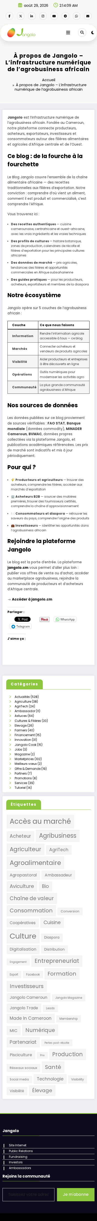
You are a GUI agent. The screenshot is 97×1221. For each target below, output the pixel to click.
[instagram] (43, 16)
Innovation (23, 740)
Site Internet (17, 1145)
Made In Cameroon (30, 1018)
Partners (21, 773)
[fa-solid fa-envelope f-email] (88, 16)
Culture (23, 936)
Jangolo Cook (25, 745)
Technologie (50, 1079)
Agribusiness (57, 835)
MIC (13, 1030)
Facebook (33, 975)
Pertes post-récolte (57, 1043)
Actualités (22, 697)
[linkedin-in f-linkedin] (32, 16)
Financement (25, 735)
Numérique (40, 1030)
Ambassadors (20, 1168)
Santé (53, 1067)
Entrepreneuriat (57, 961)
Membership (68, 1019)
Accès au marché (40, 821)
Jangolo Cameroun (28, 997)
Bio (45, 886)
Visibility (77, 1079)
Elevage (21, 725)
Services (21, 783)
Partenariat (23, 1042)
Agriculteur (25, 849)
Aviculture (22, 886)
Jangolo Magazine (68, 998)
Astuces (21, 716)
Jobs (18, 749)
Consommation (31, 910)
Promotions (23, 778)
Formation (62, 974)
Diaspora (51, 937)
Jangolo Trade (24, 1008)
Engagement (18, 962)
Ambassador (25, 711)
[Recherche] (82, 32)
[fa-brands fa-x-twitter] (20, 16)
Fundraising (18, 1157)
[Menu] (68, 32)
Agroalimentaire (35, 862)
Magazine (22, 754)
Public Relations (21, 1151)
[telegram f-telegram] (65, 16)
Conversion (70, 911)
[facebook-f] (9, 16)
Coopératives (23, 922)
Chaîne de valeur (32, 898)
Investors (16, 1162)
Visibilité (17, 1090)
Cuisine (52, 922)
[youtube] (54, 16)
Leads (50, 1008)
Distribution (54, 949)
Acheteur (20, 836)
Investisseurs (27, 986)
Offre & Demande (28, 769)
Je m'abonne (76, 1194)
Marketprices (24, 759)
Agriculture (23, 701)
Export (14, 975)
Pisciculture (21, 1055)
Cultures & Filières (28, 721)
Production (67, 1054)
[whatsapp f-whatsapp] (76, 16)
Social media (19, 1079)
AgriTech (21, 706)
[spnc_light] (92, 32)
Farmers (21, 730)
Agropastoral (23, 875)
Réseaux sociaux (23, 1067)
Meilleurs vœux (26, 764)
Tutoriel (20, 788)
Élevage (42, 1090)
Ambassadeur (58, 875)
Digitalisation (23, 949)
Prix (42, 1055)
